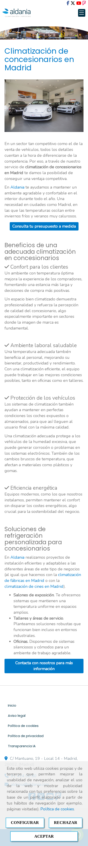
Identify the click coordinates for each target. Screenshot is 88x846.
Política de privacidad (26, 736)
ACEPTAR (44, 836)
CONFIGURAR (25, 822)
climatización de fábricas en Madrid (43, 577)
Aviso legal (16, 715)
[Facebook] (68, 3)
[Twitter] (73, 3)
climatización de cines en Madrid (34, 586)
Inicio (12, 705)
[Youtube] (78, 3)
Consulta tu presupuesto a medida (44, 226)
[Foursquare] (84, 3)
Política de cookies (57, 809)
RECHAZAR (65, 822)
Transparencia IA (22, 746)
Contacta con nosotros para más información (44, 665)
